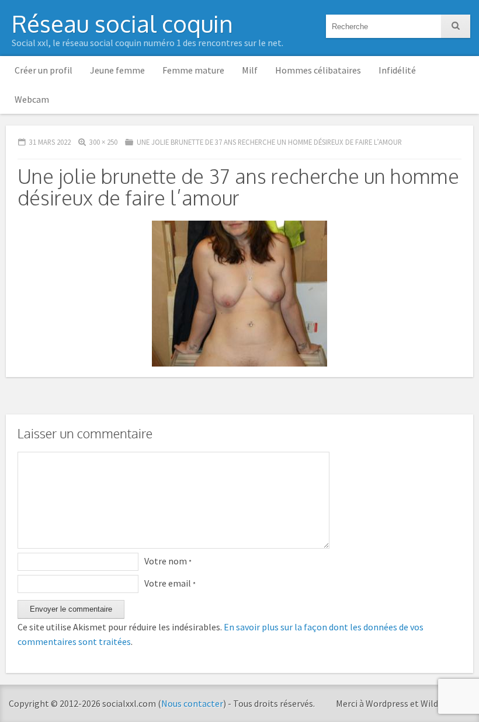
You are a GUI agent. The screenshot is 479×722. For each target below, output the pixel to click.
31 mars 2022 (50, 142)
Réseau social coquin (122, 23)
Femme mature (193, 70)
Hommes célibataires (318, 70)
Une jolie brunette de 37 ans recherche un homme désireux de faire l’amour (269, 142)
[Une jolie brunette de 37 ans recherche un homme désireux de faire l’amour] (239, 372)
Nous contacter (192, 703)
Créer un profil (43, 70)
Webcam (32, 99)
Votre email (170, 583)
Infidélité (397, 70)
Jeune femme (117, 70)
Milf (250, 70)
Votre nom (168, 561)
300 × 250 (103, 142)
